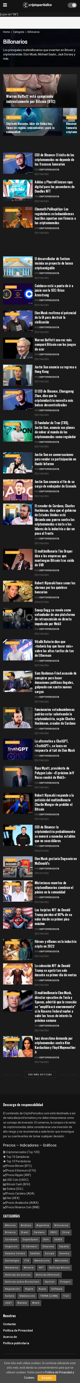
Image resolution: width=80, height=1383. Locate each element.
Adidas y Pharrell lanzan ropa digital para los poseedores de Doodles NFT (54, 186)
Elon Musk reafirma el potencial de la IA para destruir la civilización (55, 317)
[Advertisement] (40, 22)
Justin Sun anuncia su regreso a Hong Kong (56, 369)
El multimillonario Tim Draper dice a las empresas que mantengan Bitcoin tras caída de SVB (54, 558)
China (66, 1232)
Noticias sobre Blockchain (22, 1282)
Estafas (35, 1253)
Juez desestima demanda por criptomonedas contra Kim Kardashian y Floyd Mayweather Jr (55, 1045)
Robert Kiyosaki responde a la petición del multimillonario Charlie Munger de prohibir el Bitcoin (54, 802)
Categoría (18, 32)
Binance (72, 117)
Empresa (48, 1246)
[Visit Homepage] (37, 5)
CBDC (53, 1232)
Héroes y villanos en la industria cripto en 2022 (55, 943)
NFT (8, 183)
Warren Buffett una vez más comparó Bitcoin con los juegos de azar (55, 344)
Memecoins (42, 1260)
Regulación (11, 210)
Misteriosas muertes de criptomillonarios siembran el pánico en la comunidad (54, 887)
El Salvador (30, 1246)
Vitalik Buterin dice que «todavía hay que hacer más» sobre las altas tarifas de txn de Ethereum (54, 648)
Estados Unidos (13, 967)
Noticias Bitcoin (14, 584)
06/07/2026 (43, 602)
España (64, 1246)
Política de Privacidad (18, 1330)
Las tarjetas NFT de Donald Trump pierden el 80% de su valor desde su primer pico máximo (53, 916)
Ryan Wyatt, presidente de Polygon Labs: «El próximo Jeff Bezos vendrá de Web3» (54, 773)
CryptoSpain (30, 1239)
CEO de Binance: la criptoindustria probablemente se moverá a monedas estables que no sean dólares (55, 834)
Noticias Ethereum (48, 1275)
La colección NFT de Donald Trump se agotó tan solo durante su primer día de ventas (56, 970)
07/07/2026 (43, 873)
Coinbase (11, 287)
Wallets (22, 1303)
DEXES (58, 1239)
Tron (8, 483)
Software (57, 1289)
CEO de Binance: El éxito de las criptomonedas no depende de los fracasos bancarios (54, 159)
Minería (29, 1267)
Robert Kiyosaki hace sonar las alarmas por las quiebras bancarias (55, 587)
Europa (49, 1253)
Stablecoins (27, 1296)
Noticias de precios (18, 1275)
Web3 (8, 611)
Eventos (64, 1253)
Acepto (47, 1378)
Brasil (25, 1232)
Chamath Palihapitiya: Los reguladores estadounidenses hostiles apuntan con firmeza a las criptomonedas (55, 216)
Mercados (61, 1260)
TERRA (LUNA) (49, 1296)
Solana (9, 1296)
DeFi (46, 1239)
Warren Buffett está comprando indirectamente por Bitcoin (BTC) (30, 99)
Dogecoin (10, 860)
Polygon (65, 1282)
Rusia (42, 1289)
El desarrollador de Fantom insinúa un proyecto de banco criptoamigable (54, 263)
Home (6, 32)
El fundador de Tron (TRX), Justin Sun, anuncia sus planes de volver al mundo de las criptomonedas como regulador (55, 429)
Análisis (26, 1225)
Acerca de (10, 1337)
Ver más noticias (40, 1074)
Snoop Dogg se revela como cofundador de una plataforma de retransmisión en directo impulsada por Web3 (55, 617)
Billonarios (33, 32)
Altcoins (13, 117)
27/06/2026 (43, 174)
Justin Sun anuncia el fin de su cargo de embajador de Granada (55, 484)
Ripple (29, 1289)
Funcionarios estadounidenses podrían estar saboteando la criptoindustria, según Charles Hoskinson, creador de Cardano (55, 716)
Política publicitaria (16, 1343)
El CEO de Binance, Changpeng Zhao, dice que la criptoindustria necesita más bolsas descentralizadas (54, 398)
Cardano (10, 507)
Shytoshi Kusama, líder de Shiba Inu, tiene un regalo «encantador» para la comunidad (30, 127)
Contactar (9, 1324)
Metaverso (11, 1267)
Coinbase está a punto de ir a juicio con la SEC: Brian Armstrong (54, 290)
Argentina (43, 1225)
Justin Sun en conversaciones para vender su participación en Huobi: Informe (55, 459)
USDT (8, 1303)
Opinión (50, 1282)
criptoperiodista (49, 169)
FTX (8, 674)
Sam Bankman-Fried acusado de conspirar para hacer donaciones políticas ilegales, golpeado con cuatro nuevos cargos (56, 682)
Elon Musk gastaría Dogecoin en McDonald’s (56, 861)
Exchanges (12, 1260)
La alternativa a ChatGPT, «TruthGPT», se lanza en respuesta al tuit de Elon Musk (55, 746)
